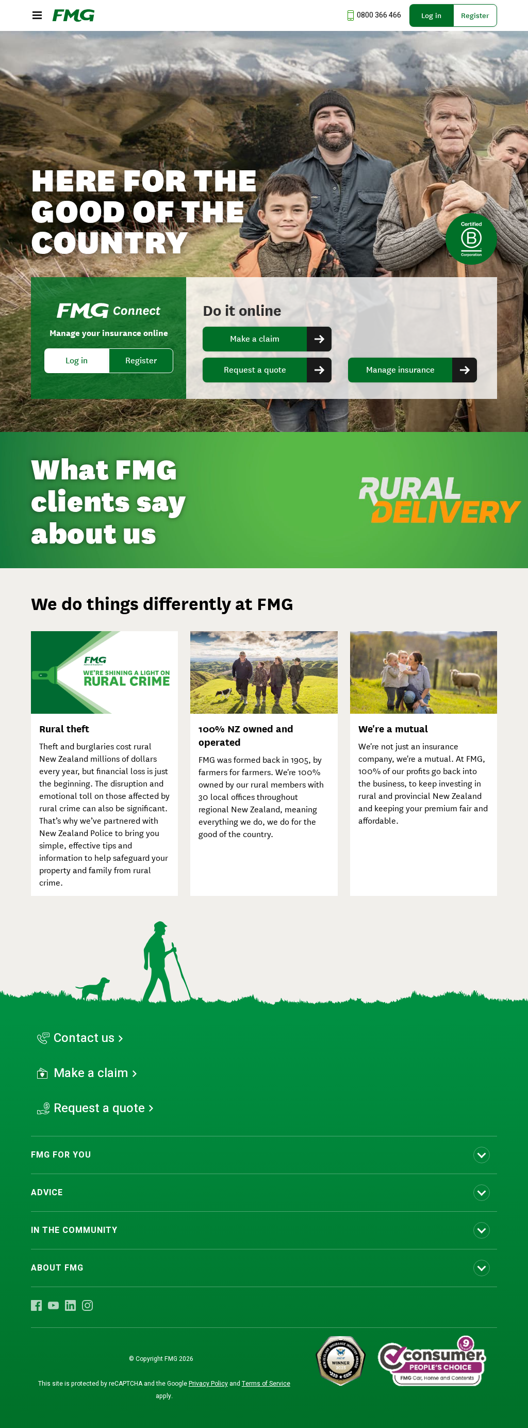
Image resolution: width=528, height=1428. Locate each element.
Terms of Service (266, 1383)
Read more (264, 500)
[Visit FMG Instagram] (87, 1305)
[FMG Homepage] (73, 15)
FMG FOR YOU (61, 1155)
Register (475, 15)
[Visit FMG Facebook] (36, 1305)
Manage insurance (400, 369)
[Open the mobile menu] (37, 15)
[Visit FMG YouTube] (53, 1305)
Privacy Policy (208, 1383)
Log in (431, 15)
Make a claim (254, 338)
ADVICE (47, 1192)
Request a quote (255, 369)
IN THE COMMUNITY (74, 1230)
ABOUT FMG (57, 1268)
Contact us (84, 1038)
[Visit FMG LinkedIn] (70, 1305)
